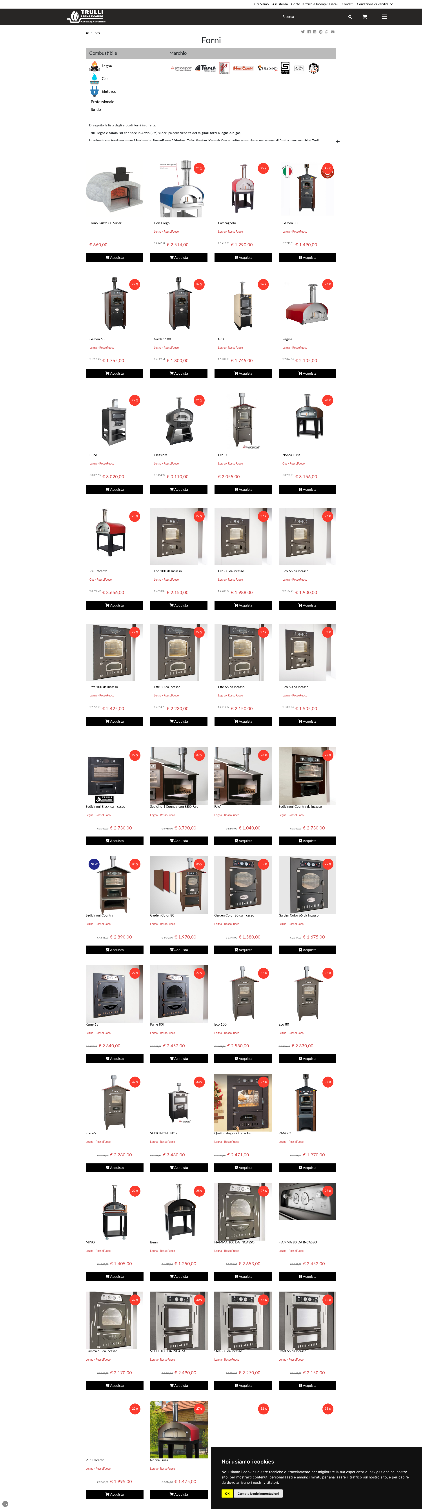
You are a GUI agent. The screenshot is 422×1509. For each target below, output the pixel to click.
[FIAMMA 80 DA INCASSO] (308, 1201)
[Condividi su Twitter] (303, 32)
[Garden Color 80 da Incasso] (243, 884)
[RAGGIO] (307, 1102)
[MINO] (115, 1211)
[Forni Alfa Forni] (299, 68)
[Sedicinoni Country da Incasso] (307, 776)
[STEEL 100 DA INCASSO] (179, 1320)
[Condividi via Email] (333, 32)
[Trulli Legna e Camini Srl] (86, 17)
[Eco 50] (243, 420)
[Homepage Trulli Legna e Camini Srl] (87, 33)
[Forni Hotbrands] (313, 68)
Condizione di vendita (372, 4)
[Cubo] (114, 420)
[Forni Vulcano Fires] (267, 68)
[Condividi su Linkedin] (315, 32)
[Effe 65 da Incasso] (243, 652)
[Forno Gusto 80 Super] (114, 188)
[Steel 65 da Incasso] (308, 1320)
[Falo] (243, 776)
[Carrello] (364, 17)
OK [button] (227, 1493)
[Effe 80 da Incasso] (179, 652)
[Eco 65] (115, 1102)
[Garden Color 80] (179, 884)
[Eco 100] (243, 993)
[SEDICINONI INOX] (179, 1102)
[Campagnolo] (243, 188)
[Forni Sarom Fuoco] (285, 68)
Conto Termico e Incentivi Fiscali (314, 4)
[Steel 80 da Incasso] (243, 1320)
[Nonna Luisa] (307, 415)
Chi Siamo (261, 4)
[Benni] (179, 1211)
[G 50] (243, 305)
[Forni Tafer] (205, 68)
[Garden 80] (307, 188)
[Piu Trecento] (110, 532)
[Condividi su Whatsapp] (327, 32)
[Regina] (307, 305)
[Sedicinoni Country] (114, 884)
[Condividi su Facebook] (309, 32)
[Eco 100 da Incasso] (179, 536)
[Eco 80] (308, 993)
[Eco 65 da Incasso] (307, 536)
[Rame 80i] (179, 993)
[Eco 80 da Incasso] (243, 536)
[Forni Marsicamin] (243, 68)
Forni (97, 33)
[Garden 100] (179, 305)
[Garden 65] (114, 305)
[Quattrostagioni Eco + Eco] (243, 1102)
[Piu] (115, 1429)
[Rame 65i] (114, 993)
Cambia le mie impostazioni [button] (258, 1493)
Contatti (347, 4)
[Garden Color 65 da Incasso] (308, 884)
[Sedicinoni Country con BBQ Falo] (179, 776)
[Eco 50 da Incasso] (307, 652)
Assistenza (280, 4)
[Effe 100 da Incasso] (114, 652)
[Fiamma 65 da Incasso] (114, 1320)
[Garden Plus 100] (243, 1429)
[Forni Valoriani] (224, 68)
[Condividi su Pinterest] (321, 32)
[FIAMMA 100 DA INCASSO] (243, 1211)
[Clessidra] (179, 420)
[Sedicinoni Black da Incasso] (115, 776)
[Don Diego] (179, 188)
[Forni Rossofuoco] (181, 68)
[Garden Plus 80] (307, 1429)
